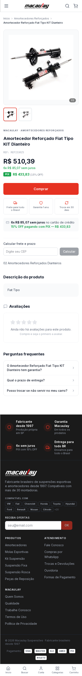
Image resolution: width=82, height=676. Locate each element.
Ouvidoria (51, 570)
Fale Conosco (54, 545)
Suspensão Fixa (16, 565)
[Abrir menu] (6, 6)
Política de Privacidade (21, 623)
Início (6, 18)
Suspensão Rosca (17, 572)
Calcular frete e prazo (19, 243)
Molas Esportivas (16, 552)
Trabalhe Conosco (18, 610)
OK (67, 525)
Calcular (69, 251)
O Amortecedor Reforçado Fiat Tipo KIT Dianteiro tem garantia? (36, 368)
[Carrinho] (75, 6)
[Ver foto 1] (10, 114)
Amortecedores (16, 545)
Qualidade (12, 603)
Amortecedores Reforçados (31, 18)
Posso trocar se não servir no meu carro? (37, 390)
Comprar (41, 189)
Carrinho (73, 672)
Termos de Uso (15, 617)
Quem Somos (14, 596)
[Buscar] (67, 6)
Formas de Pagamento (59, 577)
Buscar (24, 672)
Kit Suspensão (15, 558)
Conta (41, 672)
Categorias (57, 672)
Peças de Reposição (19, 579)
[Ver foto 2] (25, 114)
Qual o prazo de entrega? (26, 380)
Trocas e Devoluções (59, 563)
